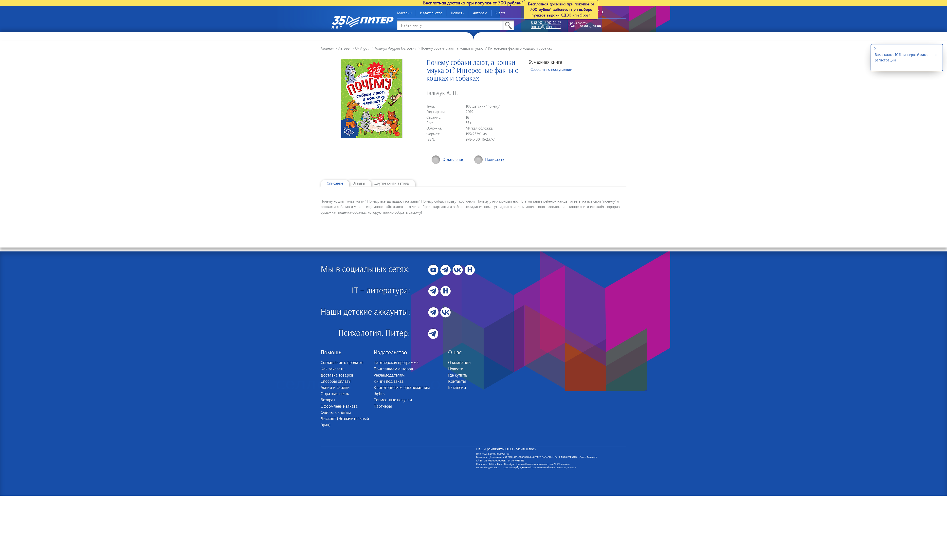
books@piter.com (546, 27)
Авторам (480, 13)
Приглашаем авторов (393, 369)
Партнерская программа (396, 362)
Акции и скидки (335, 387)
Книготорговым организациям (402, 387)
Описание (335, 183)
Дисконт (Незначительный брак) (345, 421)
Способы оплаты (336, 381)
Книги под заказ (388, 381)
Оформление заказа (339, 406)
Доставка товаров (337, 375)
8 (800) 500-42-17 (546, 23)
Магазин (404, 13)
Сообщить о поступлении (551, 69)
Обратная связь (335, 393)
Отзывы (358, 183)
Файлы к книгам (336, 412)
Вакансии (457, 387)
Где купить (457, 375)
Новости (458, 13)
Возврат (328, 400)
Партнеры (383, 406)
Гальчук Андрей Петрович (395, 48)
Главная (327, 48)
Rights (500, 13)
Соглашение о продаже (342, 362)
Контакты (457, 381)
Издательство (431, 13)
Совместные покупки (393, 400)
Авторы (344, 48)
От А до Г (362, 48)
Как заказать (332, 369)
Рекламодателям (389, 375)
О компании (459, 362)
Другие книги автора (391, 183)
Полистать (494, 159)
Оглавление (453, 159)
